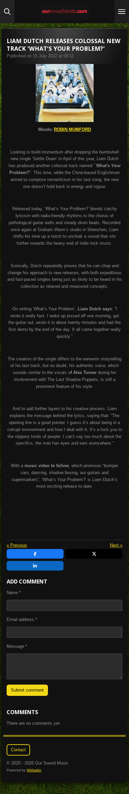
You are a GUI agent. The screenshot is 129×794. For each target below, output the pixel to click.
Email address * (22, 619)
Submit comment (27, 690)
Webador (34, 770)
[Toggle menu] (121, 11)
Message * (17, 646)
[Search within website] (7, 11)
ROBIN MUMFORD (72, 129)
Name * (14, 592)
